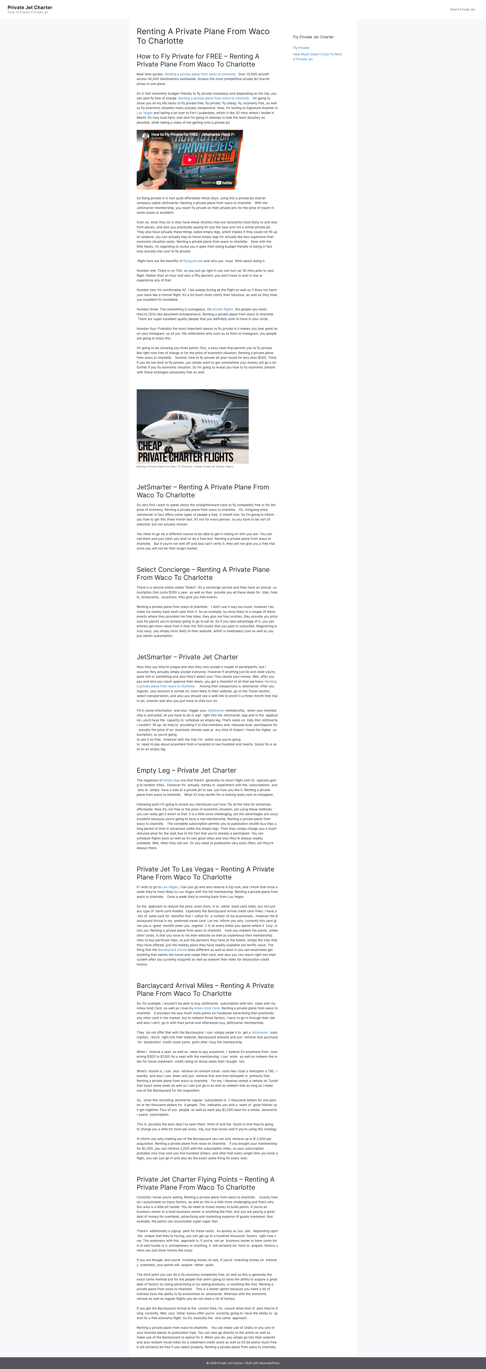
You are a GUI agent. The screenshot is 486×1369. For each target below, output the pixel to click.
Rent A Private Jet (462, 9)
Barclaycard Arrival (172, 950)
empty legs (171, 780)
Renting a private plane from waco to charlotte (200, 74)
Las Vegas (145, 113)
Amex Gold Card (207, 1008)
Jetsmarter (260, 1032)
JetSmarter (215, 710)
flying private (193, 261)
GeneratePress (269, 1363)
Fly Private (301, 48)
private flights (222, 309)
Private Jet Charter (30, 7)
